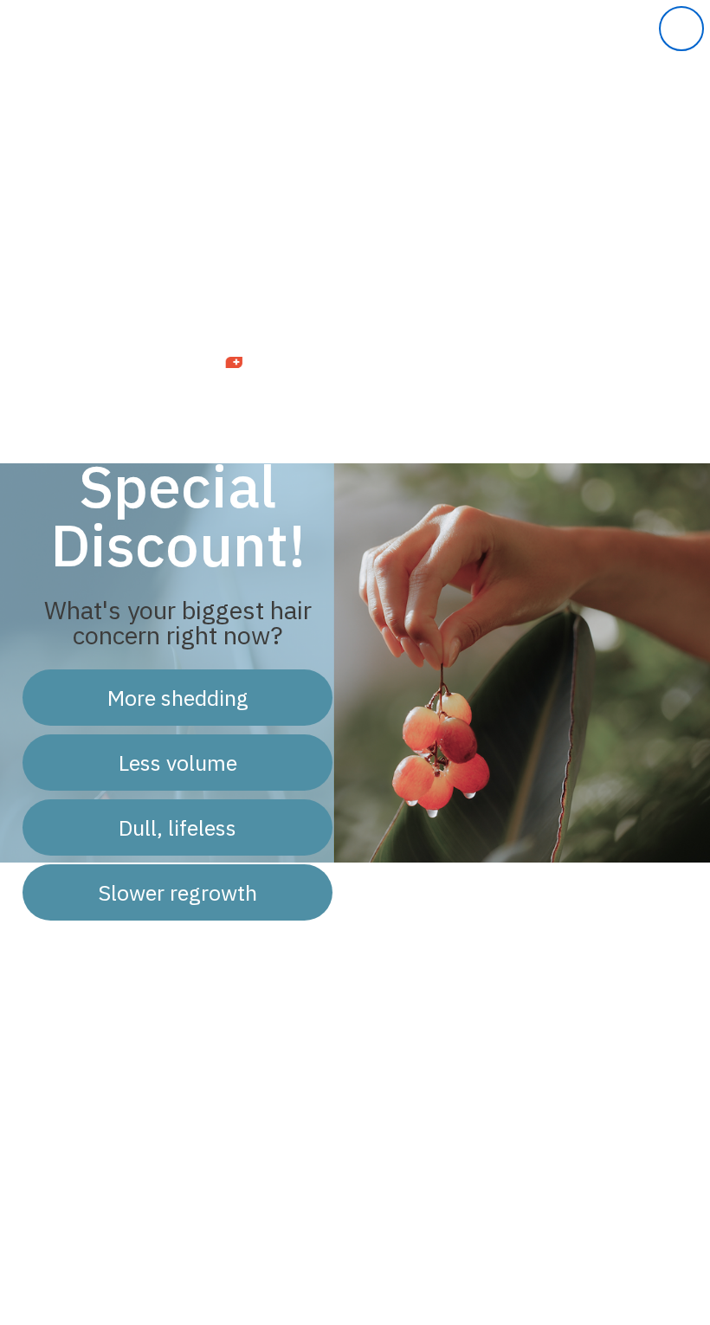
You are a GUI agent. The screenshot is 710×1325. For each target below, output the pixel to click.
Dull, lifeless (177, 827)
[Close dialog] (681, 28)
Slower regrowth (177, 892)
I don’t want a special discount (177, 955)
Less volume (178, 762)
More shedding (177, 697)
